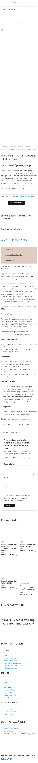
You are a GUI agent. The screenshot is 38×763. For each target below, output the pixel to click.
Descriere (9, 249)
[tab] (19, 249)
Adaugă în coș (16, 203)
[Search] (17, 23)
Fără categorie (13, 196)
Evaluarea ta (10, 458)
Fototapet (14, 146)
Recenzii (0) (9, 261)
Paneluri (21, 146)
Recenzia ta (10, 464)
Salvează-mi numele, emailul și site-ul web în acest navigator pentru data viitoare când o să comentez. (18, 498)
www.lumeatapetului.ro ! (23, 419)
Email (6, 486)
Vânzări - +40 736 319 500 (14, 240)
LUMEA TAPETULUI (8, 10)
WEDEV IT (6, 758)
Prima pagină (5, 146)
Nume (6, 477)
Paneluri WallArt (30, 196)
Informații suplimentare (14, 255)
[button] (19, 6)
